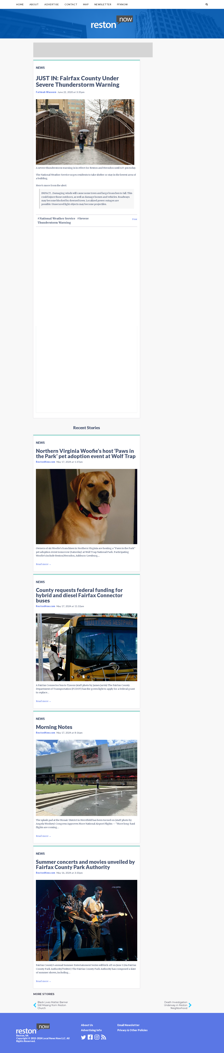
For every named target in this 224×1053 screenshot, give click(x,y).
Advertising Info (91, 1030)
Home (20, 4)
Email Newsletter (128, 1025)
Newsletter (102, 4)
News (40, 67)
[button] (206, 4)
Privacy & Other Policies (132, 1030)
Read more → (43, 564)
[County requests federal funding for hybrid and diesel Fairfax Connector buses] (86, 647)
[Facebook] (90, 1036)
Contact (71, 4)
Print (134, 219)
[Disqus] (86, 282)
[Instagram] (96, 1036)
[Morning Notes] (86, 778)
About (34, 4)
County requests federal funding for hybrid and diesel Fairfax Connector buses (79, 595)
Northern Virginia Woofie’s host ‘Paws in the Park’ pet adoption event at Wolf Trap (86, 453)
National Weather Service (57, 218)
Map (86, 4)
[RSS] (103, 1036)
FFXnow (122, 4)
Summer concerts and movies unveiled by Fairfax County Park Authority (85, 864)
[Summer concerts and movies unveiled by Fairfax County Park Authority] (86, 920)
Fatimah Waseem (46, 92)
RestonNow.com (45, 461)
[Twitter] (83, 1037)
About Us (87, 1025)
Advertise (51, 4)
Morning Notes (54, 727)
